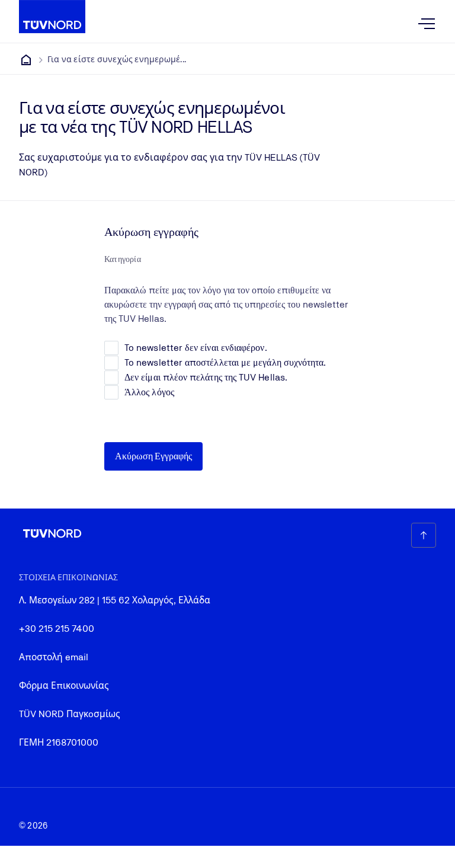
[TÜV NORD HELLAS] (26, 60)
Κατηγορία (122, 259)
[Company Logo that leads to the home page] (52, 16)
